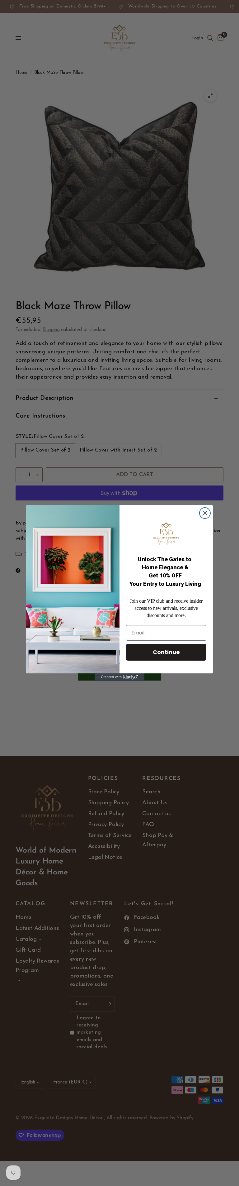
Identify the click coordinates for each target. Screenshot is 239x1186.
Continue (166, 652)
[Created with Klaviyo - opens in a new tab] (119, 677)
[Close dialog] (204, 513)
